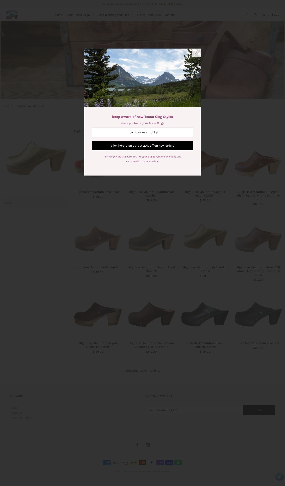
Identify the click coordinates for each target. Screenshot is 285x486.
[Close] (196, 53)
